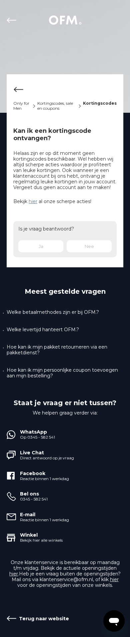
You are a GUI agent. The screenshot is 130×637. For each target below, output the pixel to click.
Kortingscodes (100, 103)
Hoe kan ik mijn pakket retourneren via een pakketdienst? (57, 350)
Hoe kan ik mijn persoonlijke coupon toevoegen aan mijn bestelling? (62, 373)
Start (65, 20)
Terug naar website (13, 20)
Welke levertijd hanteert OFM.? (43, 330)
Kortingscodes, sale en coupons (55, 106)
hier (33, 201)
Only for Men (21, 106)
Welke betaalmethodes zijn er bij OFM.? (53, 312)
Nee (89, 246)
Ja (41, 246)
